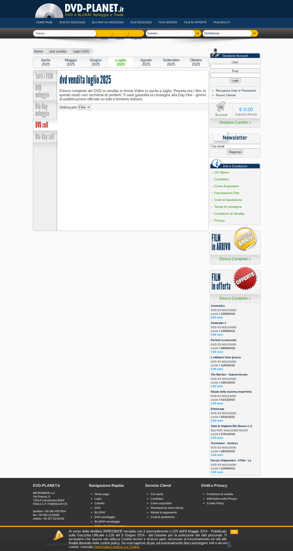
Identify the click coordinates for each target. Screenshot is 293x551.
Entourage (217, 409)
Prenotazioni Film (226, 193)
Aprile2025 (46, 62)
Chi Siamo (221, 172)
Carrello (100, 503)
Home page (102, 494)
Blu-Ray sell (44, 136)
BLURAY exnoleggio (107, 521)
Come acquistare (161, 503)
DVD (97, 508)
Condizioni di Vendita (229, 213)
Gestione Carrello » (235, 122)
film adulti (222, 22)
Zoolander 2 (218, 323)
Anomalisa (218, 305)
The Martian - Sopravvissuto (229, 374)
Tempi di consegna (227, 206)
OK (234, 532)
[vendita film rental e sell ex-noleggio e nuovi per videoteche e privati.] (79, 17)
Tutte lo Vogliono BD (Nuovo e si (231, 426)
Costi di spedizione (162, 517)
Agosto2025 (146, 62)
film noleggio (141, 22)
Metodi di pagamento (164, 512)
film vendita (168, 22)
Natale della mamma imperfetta (231, 391)
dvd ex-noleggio (72, 22)
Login (98, 498)
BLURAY (100, 512)
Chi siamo (157, 494)
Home (38, 51)
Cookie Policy (215, 503)
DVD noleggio (42, 91)
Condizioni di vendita (220, 494)
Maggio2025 (71, 62)
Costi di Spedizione (228, 200)
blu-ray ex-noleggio (108, 22)
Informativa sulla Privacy (222, 498)
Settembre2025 (171, 62)
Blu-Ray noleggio (42, 109)
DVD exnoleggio (105, 517)
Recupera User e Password (236, 90)
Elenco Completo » (235, 259)
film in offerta (195, 22)
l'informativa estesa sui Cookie (116, 547)
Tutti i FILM (44, 76)
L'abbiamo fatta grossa (226, 357)
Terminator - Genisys (224, 443)
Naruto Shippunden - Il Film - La (231, 460)
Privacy (219, 220)
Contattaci (221, 179)
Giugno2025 (96, 62)
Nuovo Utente (226, 95)
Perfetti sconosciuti (223, 340)
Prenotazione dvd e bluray (167, 508)
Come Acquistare (226, 186)
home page (44, 22)
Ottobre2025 (196, 62)
